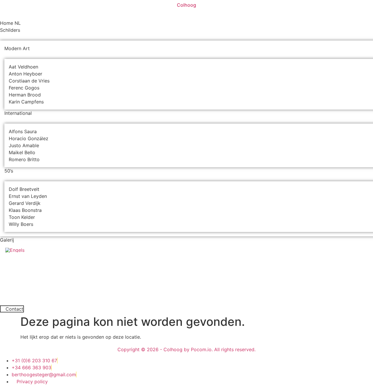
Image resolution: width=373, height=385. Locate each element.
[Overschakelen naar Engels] (14, 250)
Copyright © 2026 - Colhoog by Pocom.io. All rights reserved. (186, 349)
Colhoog (186, 5)
